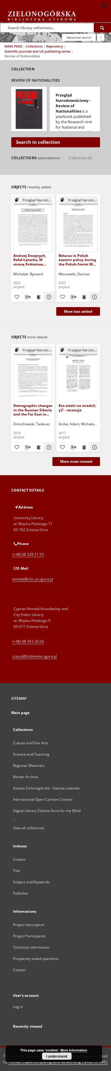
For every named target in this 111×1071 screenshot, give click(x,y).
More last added (78, 311)
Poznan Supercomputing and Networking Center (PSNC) (58, 1061)
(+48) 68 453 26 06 (28, 641)
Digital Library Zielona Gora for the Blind (47, 810)
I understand (56, 1056)
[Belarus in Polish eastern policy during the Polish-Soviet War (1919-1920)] (78, 224)
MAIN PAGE (13, 46)
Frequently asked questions (36, 958)
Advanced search (79, 37)
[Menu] (104, 5)
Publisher (21, 893)
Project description (28, 924)
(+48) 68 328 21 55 (28, 554)
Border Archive (25, 776)
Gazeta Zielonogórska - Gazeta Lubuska (46, 788)
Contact (19, 969)
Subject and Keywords (31, 881)
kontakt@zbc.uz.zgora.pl (32, 579)
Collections (35, 46)
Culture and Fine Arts (31, 742)
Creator (19, 859)
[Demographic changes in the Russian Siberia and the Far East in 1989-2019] (33, 374)
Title (16, 870)
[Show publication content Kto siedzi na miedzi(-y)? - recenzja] (83, 447)
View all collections (28, 827)
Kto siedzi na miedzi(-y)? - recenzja (77, 407)
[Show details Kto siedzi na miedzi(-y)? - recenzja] (94, 447)
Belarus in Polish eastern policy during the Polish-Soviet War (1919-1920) (77, 259)
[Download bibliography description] (27, 297)
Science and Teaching (31, 754)
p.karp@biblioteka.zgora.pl (34, 656)
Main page (20, 712)
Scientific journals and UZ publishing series (37, 51)
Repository (55, 46)
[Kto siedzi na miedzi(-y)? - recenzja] (78, 374)
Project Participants (29, 936)
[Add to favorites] (16, 297)
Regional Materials (28, 765)
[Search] (102, 27)
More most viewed (76, 461)
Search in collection (38, 142)
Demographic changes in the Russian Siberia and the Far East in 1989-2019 (32, 409)
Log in (18, 1006)
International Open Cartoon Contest (43, 799)
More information (73, 1050)
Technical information (31, 947)
